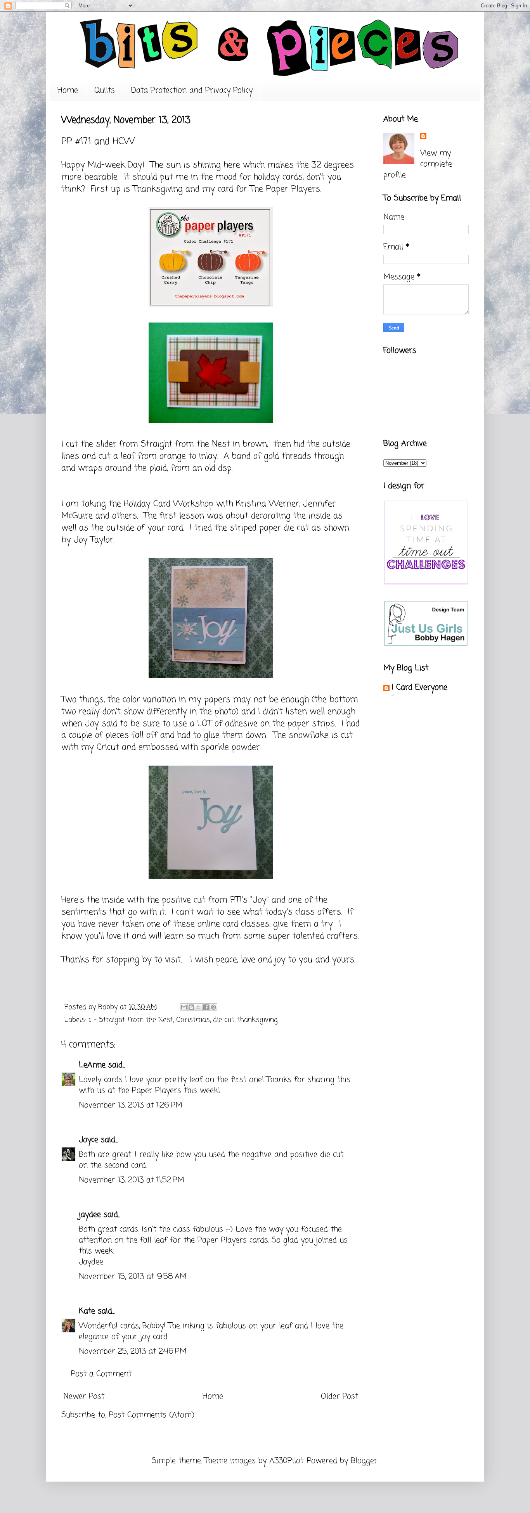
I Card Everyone (419, 687)
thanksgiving (257, 1019)
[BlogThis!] (191, 1007)
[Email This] (184, 1007)
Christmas (193, 1019)
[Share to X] (199, 1007)
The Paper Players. (285, 189)
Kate (87, 1311)
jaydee (90, 1215)
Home (67, 91)
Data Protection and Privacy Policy (192, 91)
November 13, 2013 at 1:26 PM (130, 1105)
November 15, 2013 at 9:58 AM (133, 1277)
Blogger (364, 1461)
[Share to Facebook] (206, 1007)
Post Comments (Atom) (151, 1415)
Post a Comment (101, 1374)
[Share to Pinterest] (213, 1007)
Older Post (339, 1397)
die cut (223, 1019)
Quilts (104, 91)
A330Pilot (286, 1461)
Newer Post (83, 1397)
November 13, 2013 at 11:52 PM (131, 1180)
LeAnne (92, 1065)
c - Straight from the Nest (130, 1019)
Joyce (88, 1140)
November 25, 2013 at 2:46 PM (133, 1352)
